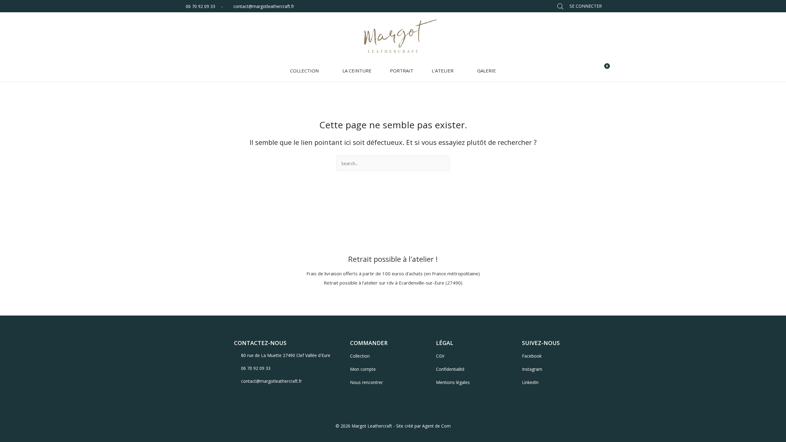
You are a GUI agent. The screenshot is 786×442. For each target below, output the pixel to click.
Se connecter (586, 6)
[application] (321, 71)
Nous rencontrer (366, 382)
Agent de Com (436, 426)
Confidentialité (450, 369)
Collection (360, 356)
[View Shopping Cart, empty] (603, 71)
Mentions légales (453, 382)
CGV (440, 356)
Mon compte (363, 369)
